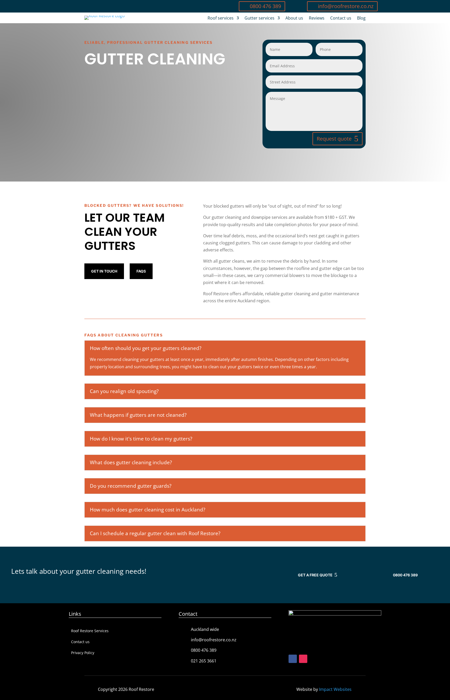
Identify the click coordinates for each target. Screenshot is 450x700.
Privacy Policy (82, 653)
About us (294, 18)
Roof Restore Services (90, 631)
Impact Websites (335, 689)
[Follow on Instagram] (303, 659)
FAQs (141, 271)
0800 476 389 (265, 6)
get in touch (104, 271)
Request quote (334, 138)
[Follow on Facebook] (293, 659)
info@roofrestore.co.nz (345, 6)
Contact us (340, 18)
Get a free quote (315, 575)
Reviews (316, 18)
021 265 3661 (203, 661)
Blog (361, 18)
